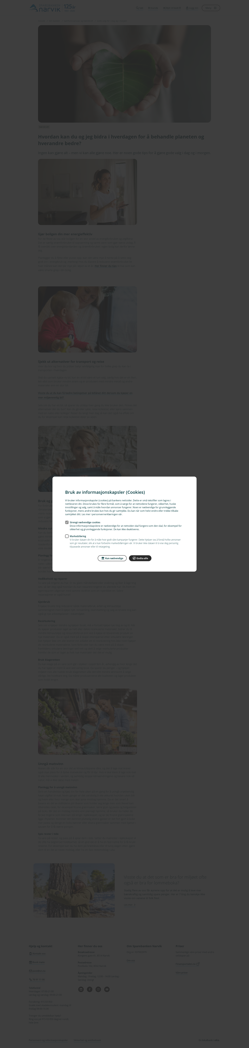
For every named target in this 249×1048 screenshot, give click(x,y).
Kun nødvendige (114, 558)
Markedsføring (78, 536)
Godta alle (142, 558)
